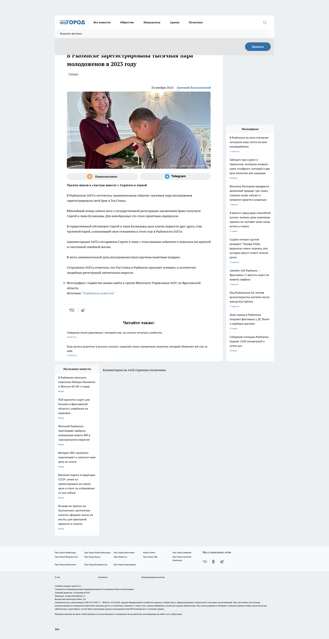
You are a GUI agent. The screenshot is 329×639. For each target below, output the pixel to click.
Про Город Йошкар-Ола (66, 556)
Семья (73, 74)
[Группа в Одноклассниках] (102, 176)
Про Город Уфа (150, 556)
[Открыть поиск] (264, 22)
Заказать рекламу (71, 33)
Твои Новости (120, 556)
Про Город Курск (92, 556)
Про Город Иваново (182, 552)
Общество (127, 22)
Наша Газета (149, 552)
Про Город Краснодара (125, 564)
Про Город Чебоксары (65, 552)
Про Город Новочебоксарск (97, 552)
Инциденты (152, 22)
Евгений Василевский (194, 88)
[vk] (72, 310)
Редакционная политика (153, 577)
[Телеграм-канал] (175, 176)
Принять (258, 46)
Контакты (103, 577)
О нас (57, 577)
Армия (174, 22)
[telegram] (83, 310)
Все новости (102, 22)
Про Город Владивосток (95, 564)
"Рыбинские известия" (98, 293)
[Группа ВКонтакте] (204, 561)
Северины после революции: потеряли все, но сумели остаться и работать (114, 334)
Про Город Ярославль (124, 552)
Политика (196, 22)
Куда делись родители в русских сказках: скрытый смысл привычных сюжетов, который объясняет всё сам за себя (137, 351)
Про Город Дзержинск (65, 564)
